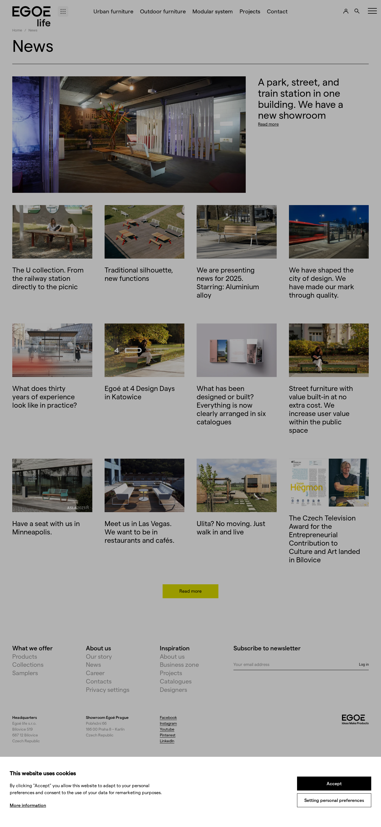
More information (28, 805)
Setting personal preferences (334, 800)
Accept (334, 783)
